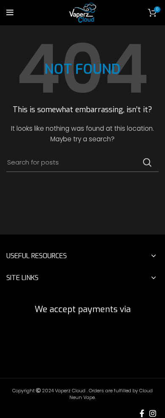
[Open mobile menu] (10, 12)
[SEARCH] (147, 162)
